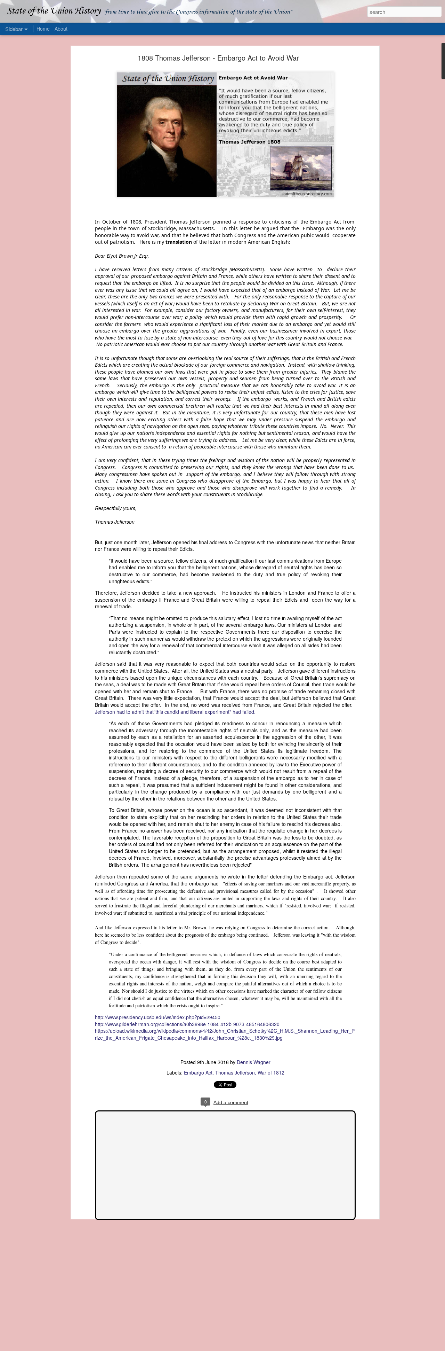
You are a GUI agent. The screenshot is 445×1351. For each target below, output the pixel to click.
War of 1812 (271, 1072)
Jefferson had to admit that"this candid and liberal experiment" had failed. (175, 711)
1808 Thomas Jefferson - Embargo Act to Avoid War (218, 58)
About (61, 28)
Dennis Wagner (253, 1062)
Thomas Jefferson (235, 1072)
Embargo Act (198, 1072)
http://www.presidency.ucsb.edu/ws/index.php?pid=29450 (157, 1017)
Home (43, 28)
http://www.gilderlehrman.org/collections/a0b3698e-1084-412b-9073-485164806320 (187, 1024)
